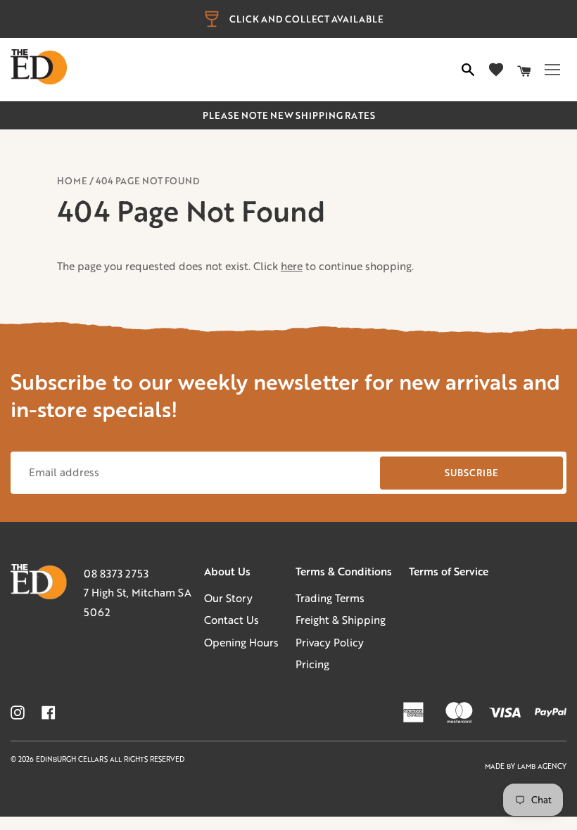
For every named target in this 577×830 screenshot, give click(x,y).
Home (72, 181)
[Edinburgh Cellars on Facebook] (49, 713)
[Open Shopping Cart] (524, 69)
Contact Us (231, 619)
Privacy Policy (330, 642)
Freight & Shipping (341, 619)
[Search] (468, 69)
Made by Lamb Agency (525, 766)
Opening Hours (241, 642)
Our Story (228, 598)
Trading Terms (330, 598)
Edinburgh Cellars (73, 759)
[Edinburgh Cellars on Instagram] (18, 713)
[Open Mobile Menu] (552, 70)
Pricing (312, 664)
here (292, 266)
